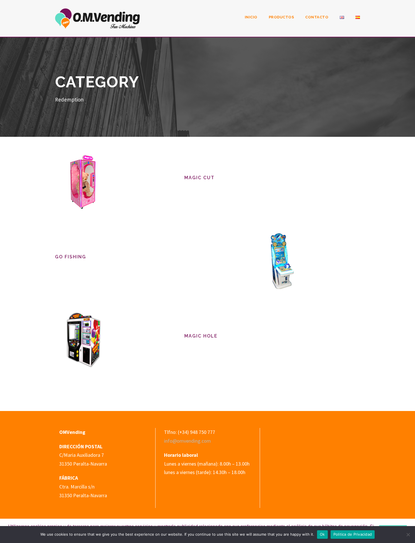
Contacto (316, 17)
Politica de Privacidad (352, 534)
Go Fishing (70, 256)
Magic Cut (199, 177)
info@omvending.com (187, 441)
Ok (322, 534)
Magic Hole (201, 336)
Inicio (251, 17)
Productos (281, 17)
